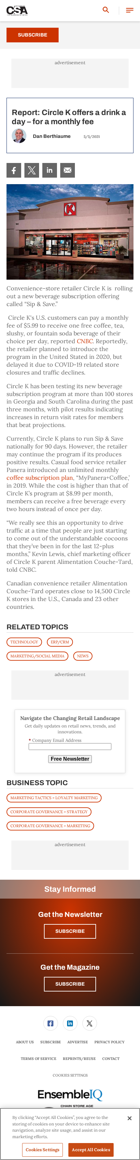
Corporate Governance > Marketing (50, 825)
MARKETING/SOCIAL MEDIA (37, 655)
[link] (14, 170)
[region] (70, 1134)
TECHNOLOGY (24, 641)
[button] (130, 11)
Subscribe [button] (70, 931)
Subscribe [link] (50, 1042)
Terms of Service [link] (38, 1058)
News (83, 655)
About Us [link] (25, 1042)
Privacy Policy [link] (109, 1042)
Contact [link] (110, 1058)
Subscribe (32, 34)
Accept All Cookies (91, 1150)
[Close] (129, 1118)
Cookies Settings (70, 1075)
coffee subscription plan (40, 477)
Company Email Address (55, 740)
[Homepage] (17, 10)
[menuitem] (14, 170)
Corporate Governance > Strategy (49, 811)
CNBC (85, 341)
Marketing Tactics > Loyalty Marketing (54, 797)
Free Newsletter (70, 759)
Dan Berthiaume (52, 136)
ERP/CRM (60, 641)
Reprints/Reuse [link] (79, 1058)
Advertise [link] (77, 1042)
